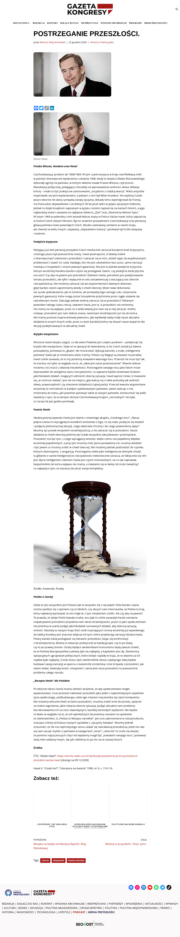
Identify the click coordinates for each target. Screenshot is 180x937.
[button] (29, 23)
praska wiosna (76, 860)
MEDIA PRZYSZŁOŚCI (155, 23)
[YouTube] (150, 887)
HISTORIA (8, 912)
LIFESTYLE (64, 912)
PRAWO (165, 908)
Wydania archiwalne (114, 23)
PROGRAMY (135, 23)
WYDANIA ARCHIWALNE (70, 903)
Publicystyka (107, 42)
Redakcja (39, 23)
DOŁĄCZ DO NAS (27, 903)
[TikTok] (169, 887)
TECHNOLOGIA (46, 912)
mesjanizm (58, 860)
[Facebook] (131, 887)
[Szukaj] (177, 9)
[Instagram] (137, 887)
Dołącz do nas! (69, 23)
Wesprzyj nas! (89, 23)
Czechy (45, 860)
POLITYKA (111, 908)
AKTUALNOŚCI (154, 903)
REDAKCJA (8, 903)
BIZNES (22, 908)
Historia (94, 42)
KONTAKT (52, 23)
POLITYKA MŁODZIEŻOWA (61, 908)
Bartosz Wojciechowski (52, 42)
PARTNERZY (116, 903)
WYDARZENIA (134, 903)
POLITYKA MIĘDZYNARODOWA (139, 908)
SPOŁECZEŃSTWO (91, 908)
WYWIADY (172, 903)
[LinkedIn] (143, 887)
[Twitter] (162, 887)
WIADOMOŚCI (25, 912)
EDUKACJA (36, 908)
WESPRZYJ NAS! (96, 903)
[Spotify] (156, 887)
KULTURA (10, 908)
